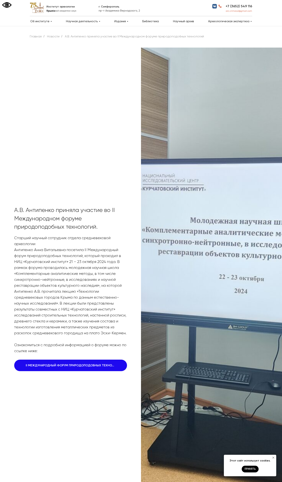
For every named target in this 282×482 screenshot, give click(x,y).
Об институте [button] (39, 21)
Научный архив (183, 21)
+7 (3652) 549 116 (239, 6)
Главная (36, 36)
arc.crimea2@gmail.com (239, 11)
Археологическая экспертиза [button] (228, 21)
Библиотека (150, 21)
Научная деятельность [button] (82, 21)
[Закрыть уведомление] (273, 458)
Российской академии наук (61, 10)
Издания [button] (120, 21)
